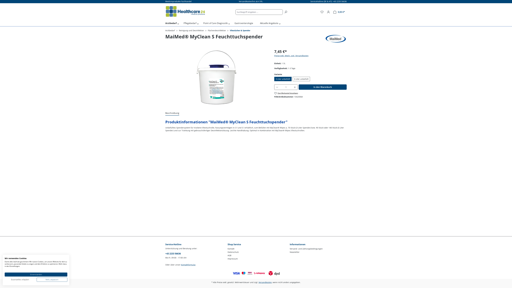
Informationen (297, 244)
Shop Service (234, 244)
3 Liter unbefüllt (283, 79)
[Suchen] (286, 12)
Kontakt (231, 248)
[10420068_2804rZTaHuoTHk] (217, 77)
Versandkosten (265, 282)
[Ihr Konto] (328, 12)
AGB (229, 255)
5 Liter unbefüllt (301, 79)
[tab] (172, 113)
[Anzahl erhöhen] (295, 87)
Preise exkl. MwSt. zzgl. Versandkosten (291, 55)
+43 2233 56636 (173, 253)
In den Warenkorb (322, 87)
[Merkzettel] (322, 12)
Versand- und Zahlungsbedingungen (306, 248)
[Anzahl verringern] (277, 87)
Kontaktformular (188, 264)
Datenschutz (233, 252)
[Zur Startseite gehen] (185, 11)
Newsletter (294, 252)
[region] (217, 77)
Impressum (233, 258)
